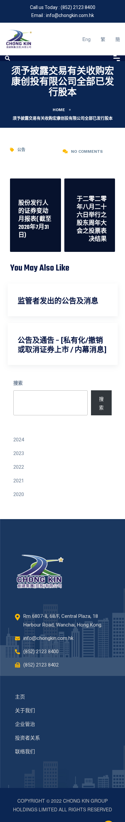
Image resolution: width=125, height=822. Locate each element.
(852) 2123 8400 (78, 7)
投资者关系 (27, 738)
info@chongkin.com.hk (70, 15)
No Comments (87, 151)
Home (59, 109)
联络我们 (25, 752)
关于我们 (25, 711)
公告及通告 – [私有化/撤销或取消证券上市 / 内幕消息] (62, 345)
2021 (18, 481)
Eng (86, 39)
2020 (18, 494)
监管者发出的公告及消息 (58, 301)
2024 (18, 440)
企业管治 (25, 724)
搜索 (18, 382)
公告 (21, 150)
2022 (18, 467)
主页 (20, 697)
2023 (18, 453)
